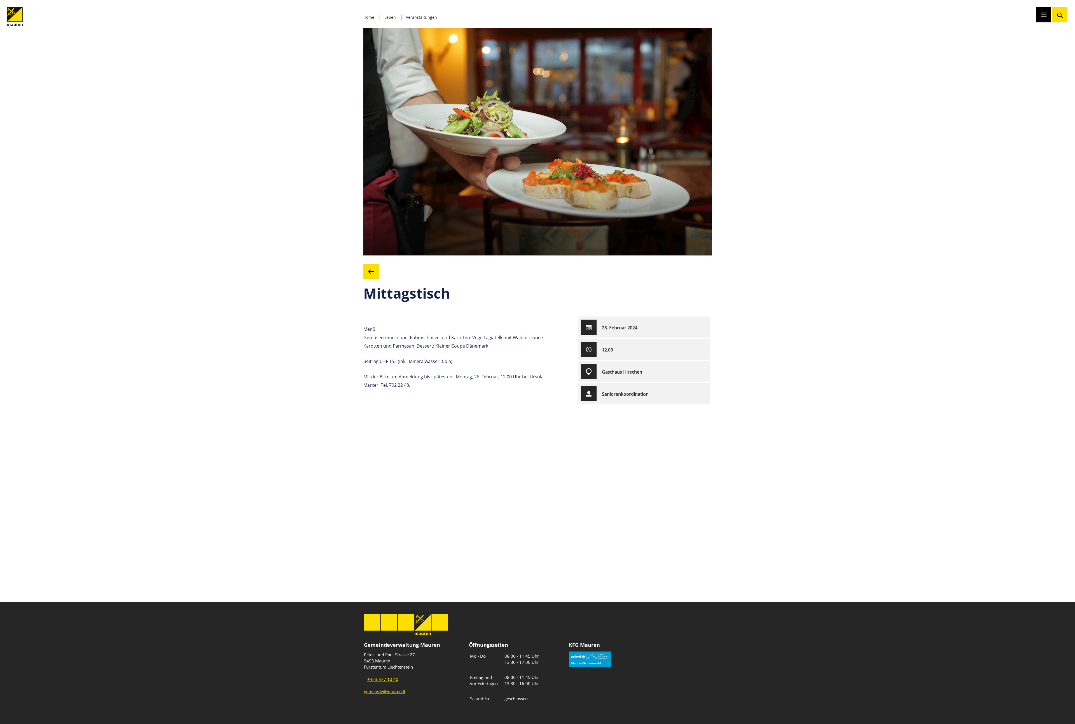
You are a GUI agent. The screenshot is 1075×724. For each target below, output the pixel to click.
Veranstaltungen (421, 17)
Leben (390, 17)
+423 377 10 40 (382, 679)
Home (368, 17)
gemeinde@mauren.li (384, 691)
